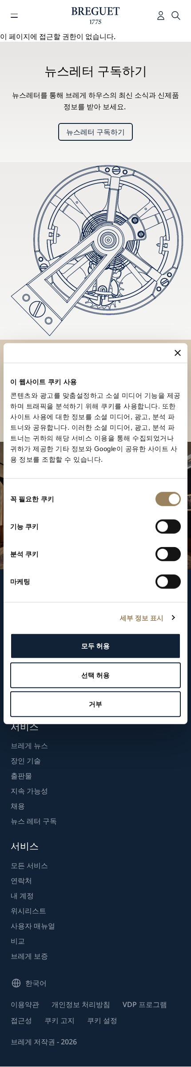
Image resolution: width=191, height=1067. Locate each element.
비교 (18, 941)
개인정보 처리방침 (81, 1004)
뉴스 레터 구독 (34, 821)
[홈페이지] (96, 15)
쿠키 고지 (59, 1020)
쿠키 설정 (102, 1020)
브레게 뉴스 (29, 745)
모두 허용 (95, 646)
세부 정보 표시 (142, 617)
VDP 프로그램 (145, 1004)
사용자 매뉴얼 (33, 926)
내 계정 (22, 895)
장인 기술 (26, 761)
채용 (18, 806)
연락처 (21, 880)
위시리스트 (28, 911)
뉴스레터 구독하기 (95, 132)
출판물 (21, 776)
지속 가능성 (29, 791)
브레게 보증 (29, 956)
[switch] (168, 527)
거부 (95, 704)
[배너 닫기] (178, 352)
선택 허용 (95, 674)
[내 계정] (161, 15)
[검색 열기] (176, 15)
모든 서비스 (29, 865)
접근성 (21, 1020)
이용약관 (25, 1004)
